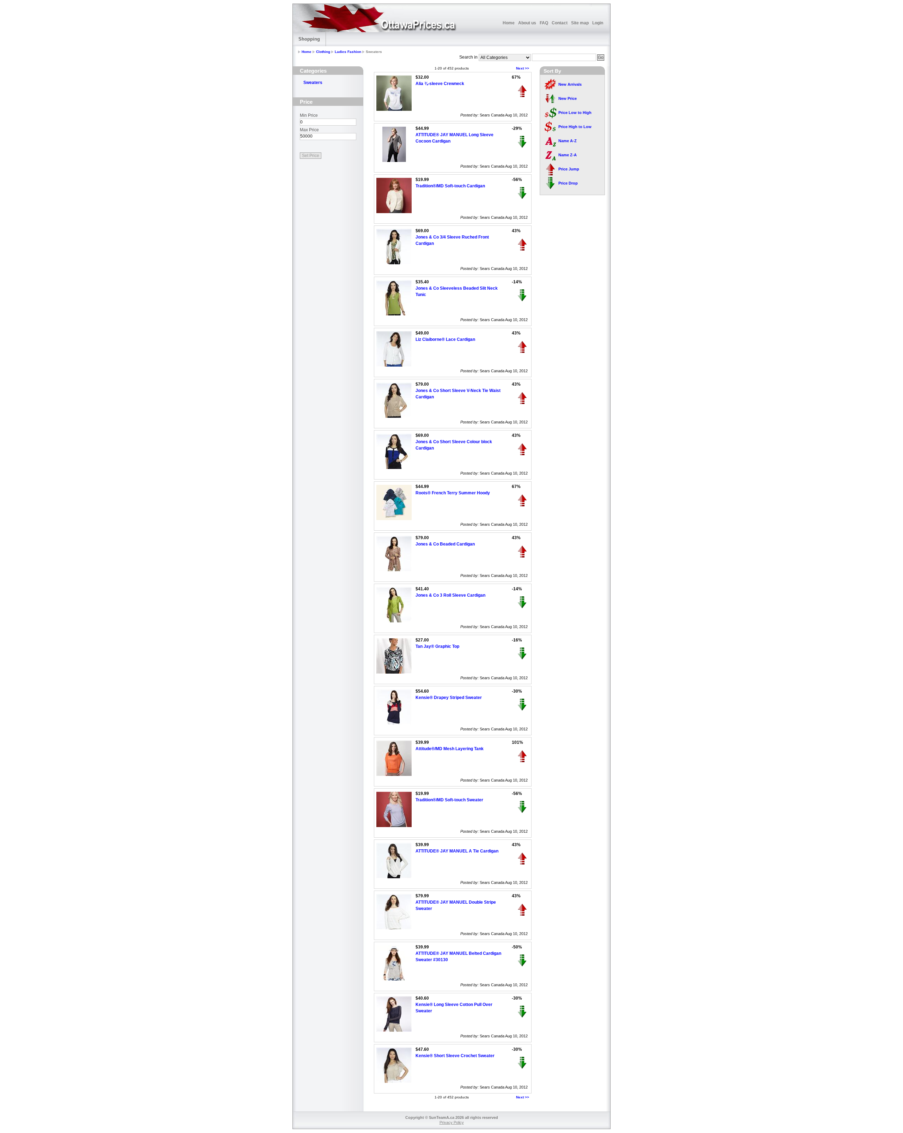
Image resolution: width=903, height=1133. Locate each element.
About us (527, 22)
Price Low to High (575, 112)
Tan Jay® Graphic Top (437, 646)
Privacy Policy (452, 1122)
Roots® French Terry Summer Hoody (453, 492)
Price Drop (568, 183)
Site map (580, 22)
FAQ (544, 22)
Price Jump (568, 169)
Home (509, 22)
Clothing (323, 52)
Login (597, 22)
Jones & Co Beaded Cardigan (445, 544)
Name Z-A (567, 155)
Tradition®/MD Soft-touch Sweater (449, 799)
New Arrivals (570, 84)
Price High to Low (575, 127)
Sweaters (312, 82)
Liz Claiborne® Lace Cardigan (445, 339)
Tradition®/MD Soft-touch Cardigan (450, 185)
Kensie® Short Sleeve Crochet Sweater (455, 1055)
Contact (560, 22)
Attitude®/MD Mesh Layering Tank (450, 748)
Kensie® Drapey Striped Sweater (449, 697)
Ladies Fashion (348, 52)
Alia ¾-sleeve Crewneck (440, 83)
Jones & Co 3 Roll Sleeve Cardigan (450, 595)
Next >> (522, 68)
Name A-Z (567, 141)
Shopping (309, 39)
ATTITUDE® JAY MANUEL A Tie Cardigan (457, 851)
